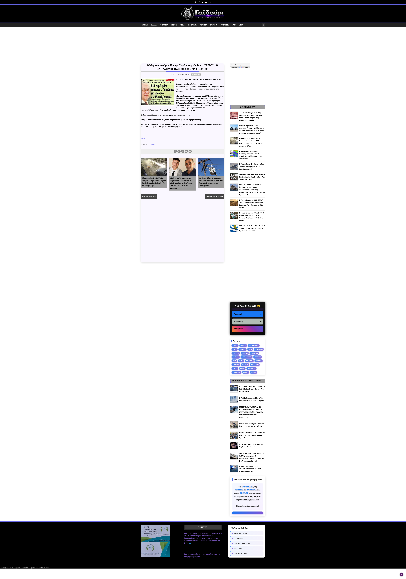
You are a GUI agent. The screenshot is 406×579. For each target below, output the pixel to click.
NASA (234, 25)
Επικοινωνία (237, 538)
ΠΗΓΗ (143, 139)
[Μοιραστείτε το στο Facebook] (198, 74)
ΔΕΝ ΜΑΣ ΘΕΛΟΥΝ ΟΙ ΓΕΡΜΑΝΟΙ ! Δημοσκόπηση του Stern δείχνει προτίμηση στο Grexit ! (252, 228)
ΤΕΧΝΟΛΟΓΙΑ (236, 372)
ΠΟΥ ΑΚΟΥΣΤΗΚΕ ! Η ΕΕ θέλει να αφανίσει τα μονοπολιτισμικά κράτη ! (252, 435)
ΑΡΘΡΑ (242, 368)
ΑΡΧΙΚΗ (145, 25)
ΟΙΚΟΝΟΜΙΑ (164, 25)
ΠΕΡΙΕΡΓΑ (203, 25)
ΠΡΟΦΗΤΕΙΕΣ (251, 368)
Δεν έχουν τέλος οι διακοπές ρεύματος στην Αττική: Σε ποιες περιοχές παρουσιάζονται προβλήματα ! (211, 182)
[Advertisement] (203, 45)
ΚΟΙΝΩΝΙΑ (236, 357)
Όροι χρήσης (237, 548)
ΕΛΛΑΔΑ (153, 25)
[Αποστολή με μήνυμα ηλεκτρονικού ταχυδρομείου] (192, 74)
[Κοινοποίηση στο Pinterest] (200, 74)
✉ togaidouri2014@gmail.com (247, 513)
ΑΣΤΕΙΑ (241, 361)
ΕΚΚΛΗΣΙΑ (258, 361)
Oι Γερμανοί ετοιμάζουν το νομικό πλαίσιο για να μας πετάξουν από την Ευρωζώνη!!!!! (252, 176)
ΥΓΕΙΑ (182, 25)
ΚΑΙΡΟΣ (235, 368)
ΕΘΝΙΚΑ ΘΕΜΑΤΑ (246, 357)
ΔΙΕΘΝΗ (245, 372)
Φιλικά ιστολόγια (239, 533)
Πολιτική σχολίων (239, 553)
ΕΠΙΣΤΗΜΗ (214, 25)
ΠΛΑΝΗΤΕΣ (249, 361)
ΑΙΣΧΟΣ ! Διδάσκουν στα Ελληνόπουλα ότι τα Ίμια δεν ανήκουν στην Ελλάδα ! (250, 468)
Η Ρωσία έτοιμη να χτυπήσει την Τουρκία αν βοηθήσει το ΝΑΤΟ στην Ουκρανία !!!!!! (251, 166)
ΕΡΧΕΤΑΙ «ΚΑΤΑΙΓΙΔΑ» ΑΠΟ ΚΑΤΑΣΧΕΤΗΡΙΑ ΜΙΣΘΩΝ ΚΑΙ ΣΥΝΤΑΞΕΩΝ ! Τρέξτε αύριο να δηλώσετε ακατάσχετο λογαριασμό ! (251, 412)
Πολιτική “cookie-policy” (242, 543)
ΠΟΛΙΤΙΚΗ (245, 353)
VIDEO (241, 25)
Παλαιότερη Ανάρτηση (214, 196)
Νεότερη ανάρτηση (149, 196)
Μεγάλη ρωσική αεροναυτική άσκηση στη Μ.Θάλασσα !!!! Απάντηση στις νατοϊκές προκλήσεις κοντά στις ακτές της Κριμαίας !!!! (252, 190)
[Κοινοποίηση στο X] (196, 74)
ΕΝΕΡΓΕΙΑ (245, 364)
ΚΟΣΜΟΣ (174, 25)
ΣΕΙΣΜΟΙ (253, 372)
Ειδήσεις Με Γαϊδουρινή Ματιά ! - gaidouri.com (31, 568)
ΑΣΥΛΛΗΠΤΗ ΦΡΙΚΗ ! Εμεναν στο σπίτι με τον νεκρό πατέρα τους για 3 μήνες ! (252, 388)
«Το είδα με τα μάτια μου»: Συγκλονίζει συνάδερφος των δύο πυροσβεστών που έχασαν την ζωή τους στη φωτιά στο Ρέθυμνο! (181, 183)
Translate (246, 68)
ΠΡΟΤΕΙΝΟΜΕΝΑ (254, 345)
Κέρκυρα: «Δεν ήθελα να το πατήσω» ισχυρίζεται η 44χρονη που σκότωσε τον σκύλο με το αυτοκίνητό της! (154, 182)
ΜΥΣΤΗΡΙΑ (225, 25)
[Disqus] (182, 232)
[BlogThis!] (194, 74)
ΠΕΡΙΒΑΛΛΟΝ (192, 25)
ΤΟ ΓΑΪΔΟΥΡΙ (255, 364)
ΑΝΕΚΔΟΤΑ (236, 364)
